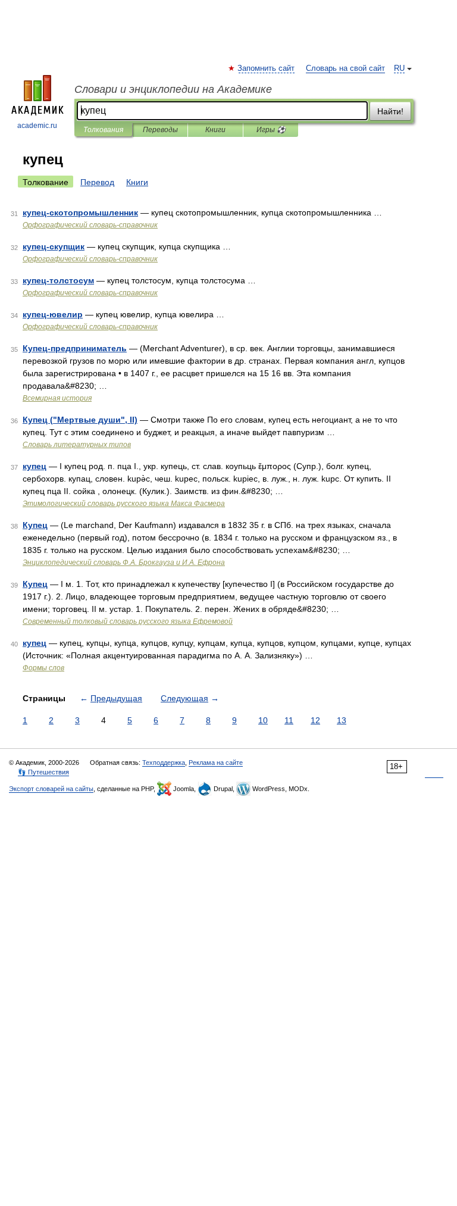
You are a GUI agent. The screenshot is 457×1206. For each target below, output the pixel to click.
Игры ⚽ (271, 130)
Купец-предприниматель (75, 348)
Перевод (97, 182)
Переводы (160, 130)
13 (341, 720)
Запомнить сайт (267, 68)
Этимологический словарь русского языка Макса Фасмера (124, 503)
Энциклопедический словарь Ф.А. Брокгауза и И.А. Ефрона (124, 562)
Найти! (390, 111)
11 (288, 720)
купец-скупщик (53, 246)
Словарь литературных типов (77, 444)
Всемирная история (57, 398)
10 (263, 720)
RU (399, 68)
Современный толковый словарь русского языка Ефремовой (128, 621)
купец (34, 466)
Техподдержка (163, 762)
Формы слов (43, 668)
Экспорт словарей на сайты (51, 788)
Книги (215, 130)
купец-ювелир (53, 314)
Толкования (103, 130)
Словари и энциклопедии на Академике (173, 89)
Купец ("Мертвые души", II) (80, 419)
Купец (35, 525)
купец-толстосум (58, 280)
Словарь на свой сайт (345, 68)
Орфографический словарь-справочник (90, 225)
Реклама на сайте (216, 762)
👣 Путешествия (43, 772)
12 (315, 720)
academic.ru (37, 125)
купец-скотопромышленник (80, 212)
